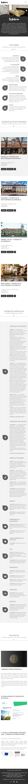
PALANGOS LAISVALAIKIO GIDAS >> (17, 453)
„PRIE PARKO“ (13, 424)
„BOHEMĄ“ (12, 604)
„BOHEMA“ (12, 363)
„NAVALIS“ (12, 329)
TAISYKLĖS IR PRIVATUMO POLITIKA (14, 770)
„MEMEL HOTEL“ (13, 394)
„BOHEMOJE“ (13, 575)
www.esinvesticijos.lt (20, 749)
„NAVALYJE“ (12, 524)
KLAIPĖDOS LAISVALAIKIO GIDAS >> (17, 416)
